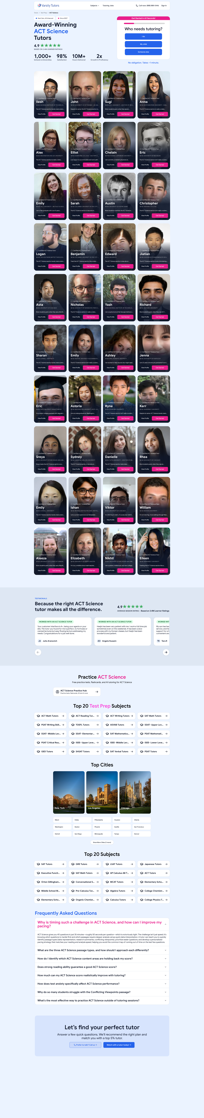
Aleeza (41, 558)
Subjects (93, 6)
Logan (40, 254)
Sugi (108, 101)
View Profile (41, 114)
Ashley (110, 355)
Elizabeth (78, 558)
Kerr (143, 406)
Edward (111, 254)
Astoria (76, 406)
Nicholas (77, 304)
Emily (40, 203)
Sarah (75, 203)
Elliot (74, 152)
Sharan (41, 355)
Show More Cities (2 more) (102, 842)
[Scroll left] (38, 652)
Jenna (144, 355)
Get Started (56, 114)
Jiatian (145, 254)
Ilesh (39, 101)
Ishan (75, 507)
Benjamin (78, 254)
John (74, 101)
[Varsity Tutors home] (48, 5)
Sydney (76, 456)
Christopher (149, 203)
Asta (39, 304)
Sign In (164, 6)
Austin (110, 203)
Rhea (143, 456)
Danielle (111, 456)
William (145, 507)
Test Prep (44, 13)
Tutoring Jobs (108, 6)
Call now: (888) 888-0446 (149, 6)
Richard (145, 304)
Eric (143, 152)
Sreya (40, 456)
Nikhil (109, 558)
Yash (108, 304)
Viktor (109, 507)
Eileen (144, 558)
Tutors (36, 13)
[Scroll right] (166, 652)
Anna (144, 101)
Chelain (111, 152)
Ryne (109, 406)
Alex (39, 152)
